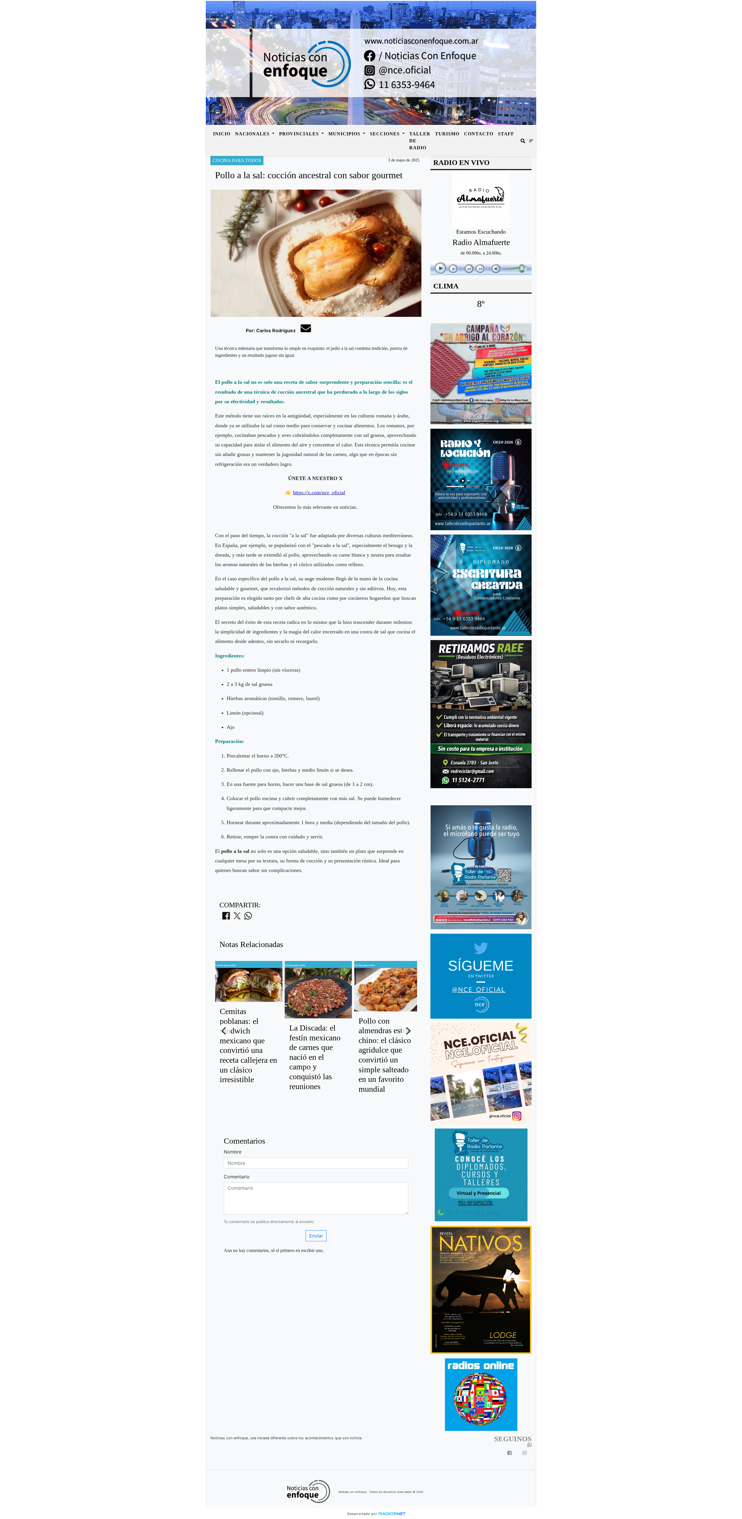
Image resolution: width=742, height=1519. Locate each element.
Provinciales (299, 133)
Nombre (232, 1152)
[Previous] (224, 1030)
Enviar (316, 1236)
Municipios (345, 133)
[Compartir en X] (237, 917)
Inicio (221, 133)
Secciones (385, 133)
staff (506, 133)
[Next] (407, 1030)
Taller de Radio (419, 140)
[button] (523, 140)
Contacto (478, 133)
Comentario (237, 1177)
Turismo (447, 133)
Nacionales (253, 133)
